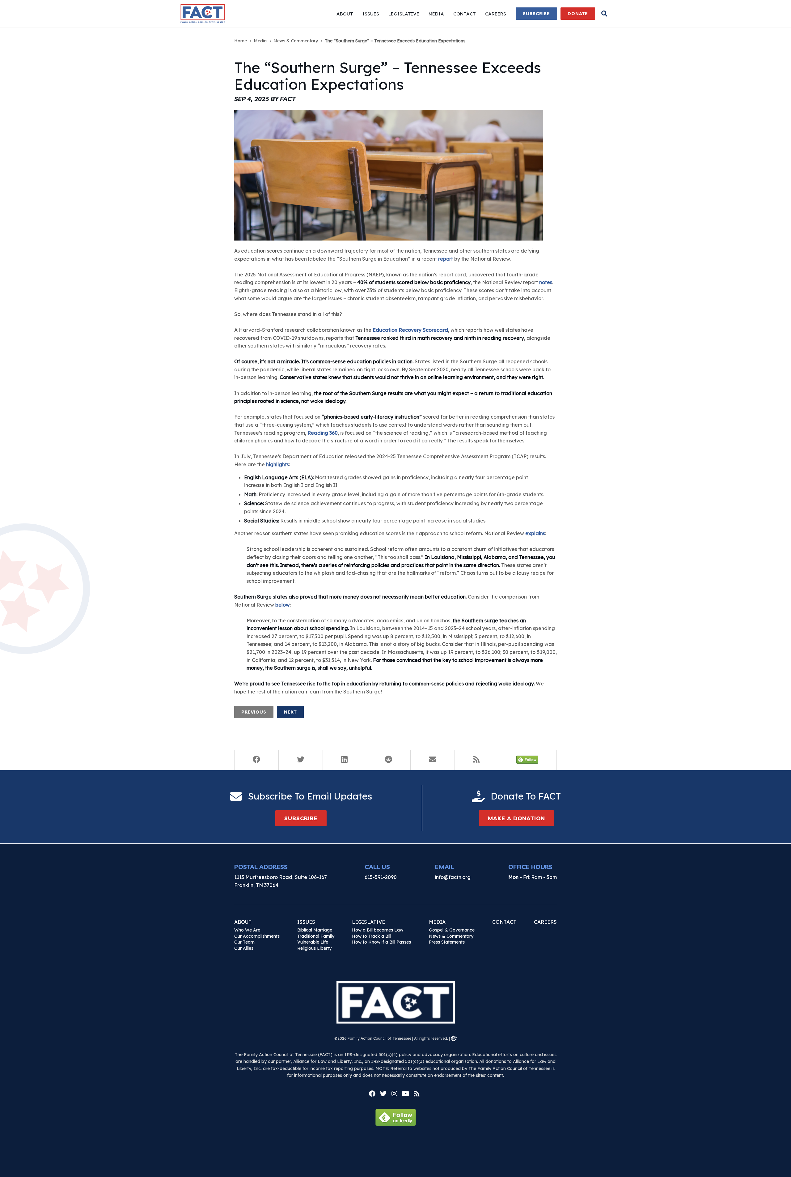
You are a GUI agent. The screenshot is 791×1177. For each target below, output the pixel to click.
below (282, 605)
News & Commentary (451, 936)
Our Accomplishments (257, 936)
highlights (277, 464)
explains (535, 533)
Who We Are (247, 930)
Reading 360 (322, 433)
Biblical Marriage (314, 930)
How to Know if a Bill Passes (381, 942)
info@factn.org (453, 877)
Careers (545, 922)
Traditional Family (315, 936)
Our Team (244, 942)
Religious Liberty (314, 948)
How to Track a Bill (371, 936)
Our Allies (243, 948)
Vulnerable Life (312, 942)
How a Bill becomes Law (377, 930)
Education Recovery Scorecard (410, 330)
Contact (504, 922)
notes (545, 282)
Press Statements (447, 942)
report (445, 259)
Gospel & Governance (452, 930)
